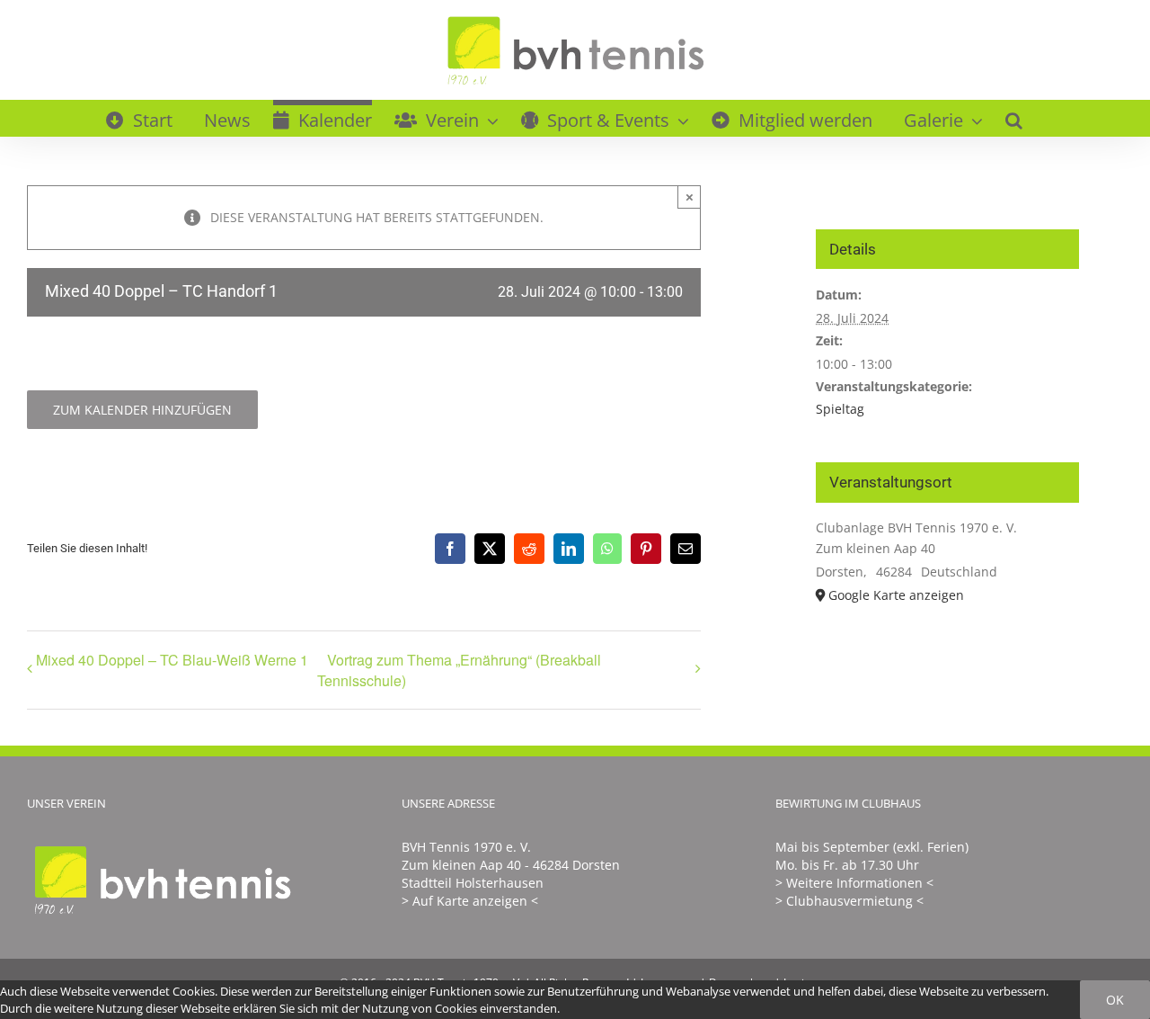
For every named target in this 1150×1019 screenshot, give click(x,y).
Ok (1115, 999)
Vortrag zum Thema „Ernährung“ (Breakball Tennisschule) (459, 670)
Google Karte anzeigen (896, 594)
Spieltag (840, 408)
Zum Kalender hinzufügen (142, 409)
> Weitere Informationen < (854, 882)
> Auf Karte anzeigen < (470, 900)
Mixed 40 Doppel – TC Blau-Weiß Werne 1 (172, 659)
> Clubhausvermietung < (849, 900)
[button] (1013, 118)
